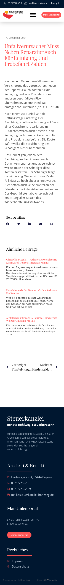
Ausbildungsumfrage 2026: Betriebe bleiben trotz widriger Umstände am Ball (31, 319)
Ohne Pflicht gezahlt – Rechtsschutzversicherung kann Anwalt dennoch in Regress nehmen (31, 261)
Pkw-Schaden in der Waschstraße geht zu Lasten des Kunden (31, 291)
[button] (33, 15)
